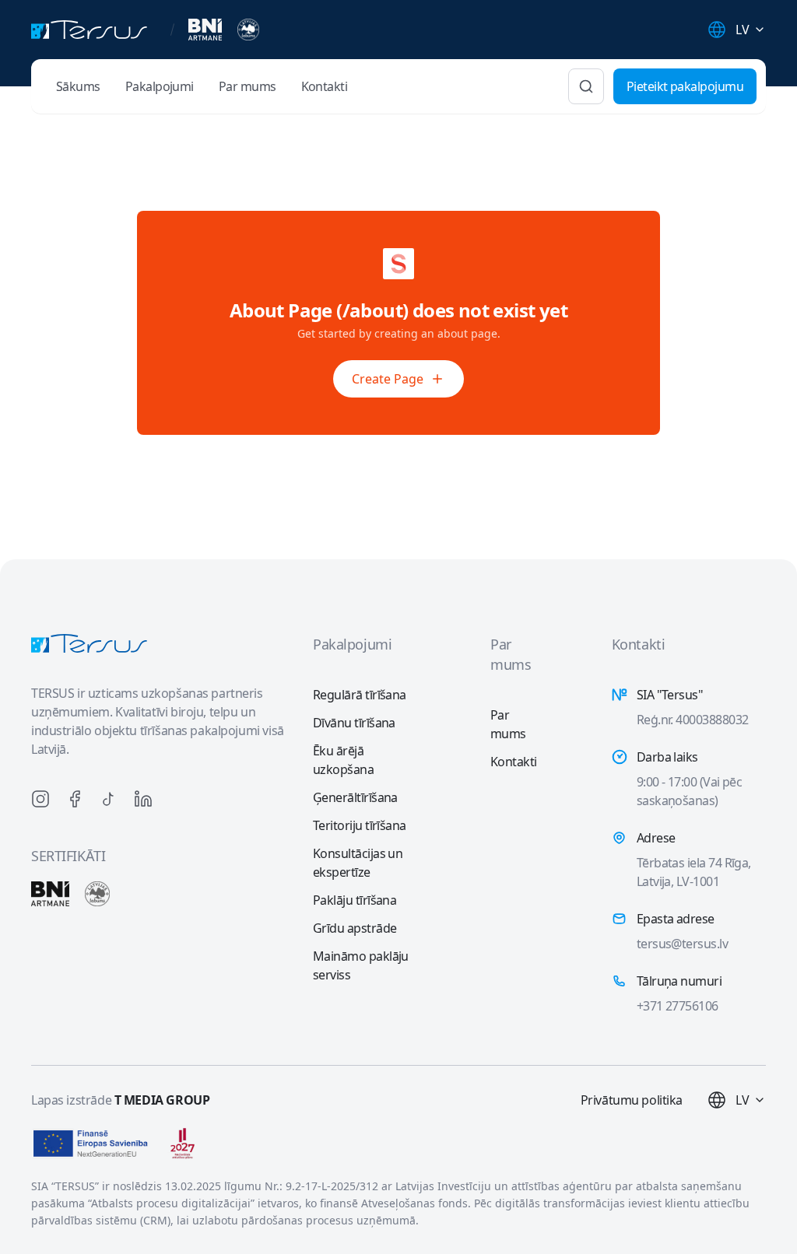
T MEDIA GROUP (162, 1100)
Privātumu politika (632, 1100)
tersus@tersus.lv (682, 943)
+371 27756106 (677, 1005)
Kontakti (324, 86)
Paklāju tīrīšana (354, 900)
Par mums (247, 86)
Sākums (78, 86)
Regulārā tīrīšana (359, 694)
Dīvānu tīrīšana (354, 722)
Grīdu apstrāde (354, 928)
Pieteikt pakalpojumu (685, 86)
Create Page (387, 378)
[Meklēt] (586, 86)
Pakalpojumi (159, 86)
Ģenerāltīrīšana (355, 797)
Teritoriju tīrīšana (359, 825)
